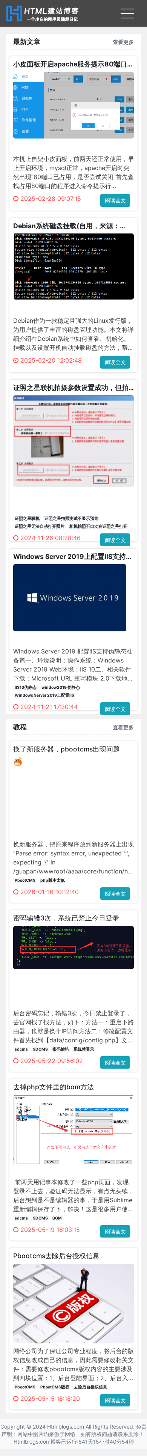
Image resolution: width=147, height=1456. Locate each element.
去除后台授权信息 (90, 1387)
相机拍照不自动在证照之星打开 (98, 526)
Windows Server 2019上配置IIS (44, 695)
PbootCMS (25, 880)
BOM (57, 1218)
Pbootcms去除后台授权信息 (56, 1256)
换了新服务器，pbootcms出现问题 (66, 749)
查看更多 (123, 42)
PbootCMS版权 (54, 1387)
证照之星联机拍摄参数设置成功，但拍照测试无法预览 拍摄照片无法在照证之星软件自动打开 (71, 387)
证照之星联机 (27, 518)
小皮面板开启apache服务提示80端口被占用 (73, 64)
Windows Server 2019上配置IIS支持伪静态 (73, 556)
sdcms (21, 1049)
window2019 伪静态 (60, 687)
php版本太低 (52, 880)
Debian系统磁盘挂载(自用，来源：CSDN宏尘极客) (66, 226)
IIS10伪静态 (26, 687)
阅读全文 (115, 200)
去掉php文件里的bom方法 (53, 1087)
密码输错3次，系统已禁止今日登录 (66, 918)
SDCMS (40, 1049)
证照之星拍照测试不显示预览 (71, 518)
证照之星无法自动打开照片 (39, 526)
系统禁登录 (84, 1049)
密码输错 (60, 1049)
